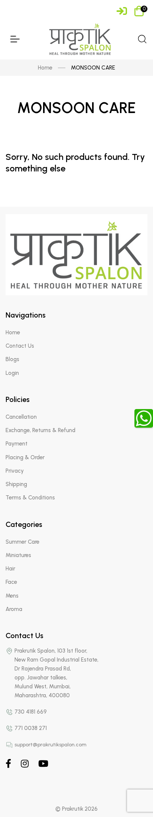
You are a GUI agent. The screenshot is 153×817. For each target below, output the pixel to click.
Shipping (16, 484)
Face (11, 582)
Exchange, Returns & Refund (40, 430)
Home (45, 67)
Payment (16, 443)
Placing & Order (25, 457)
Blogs (12, 359)
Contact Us (20, 345)
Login (12, 373)
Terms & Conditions (30, 497)
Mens (12, 595)
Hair (10, 568)
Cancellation (21, 417)
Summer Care (22, 541)
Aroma (14, 609)
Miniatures (18, 555)
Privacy (15, 470)
